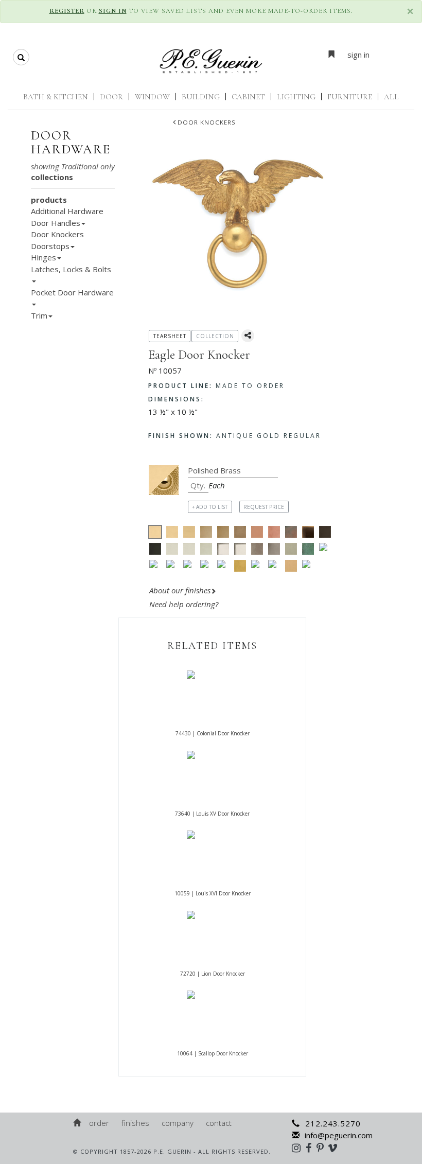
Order (99, 1123)
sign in (358, 54)
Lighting (296, 96)
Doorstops (50, 246)
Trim (39, 315)
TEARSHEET (169, 336)
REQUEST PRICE (263, 506)
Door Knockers (207, 122)
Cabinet (248, 96)
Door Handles (55, 223)
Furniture (349, 96)
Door (111, 96)
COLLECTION (215, 336)
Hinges (43, 257)
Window (152, 96)
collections (52, 177)
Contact (219, 1123)
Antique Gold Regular (234, 435)
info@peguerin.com (339, 1135)
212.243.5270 (333, 1123)
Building (201, 96)
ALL (391, 96)
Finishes (135, 1123)
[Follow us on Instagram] (299, 1147)
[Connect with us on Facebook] (311, 1147)
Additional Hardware (67, 211)
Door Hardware (71, 142)
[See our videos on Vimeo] (336, 1147)
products (49, 200)
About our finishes (179, 590)
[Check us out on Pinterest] (322, 1147)
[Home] (77, 1123)
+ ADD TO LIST (209, 506)
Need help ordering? (184, 604)
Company (178, 1123)
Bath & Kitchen (55, 96)
